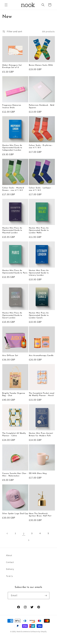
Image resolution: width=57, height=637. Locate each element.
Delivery (10, 569)
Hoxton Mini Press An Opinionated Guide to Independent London (12, 147)
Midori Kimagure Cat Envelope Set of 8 (12, 66)
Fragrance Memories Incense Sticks (11, 106)
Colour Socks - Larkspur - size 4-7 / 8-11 (40, 189)
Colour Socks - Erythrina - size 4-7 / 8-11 (41, 146)
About (9, 555)
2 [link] (23, 533)
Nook (19, 631)
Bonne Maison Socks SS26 (41, 65)
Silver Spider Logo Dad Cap (15, 514)
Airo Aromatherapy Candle (41, 355)
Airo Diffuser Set (10, 355)
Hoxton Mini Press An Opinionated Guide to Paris (15, 272)
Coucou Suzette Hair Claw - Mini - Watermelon (15, 475)
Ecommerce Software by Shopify (34, 631)
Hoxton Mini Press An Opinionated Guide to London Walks (39, 230)
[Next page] (28, 540)
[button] (6, 5)
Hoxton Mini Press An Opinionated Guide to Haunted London (12, 230)
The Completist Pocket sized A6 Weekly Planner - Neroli (41, 394)
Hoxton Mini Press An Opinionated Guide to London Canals (39, 315)
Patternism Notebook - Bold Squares (41, 106)
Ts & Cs (9, 576)
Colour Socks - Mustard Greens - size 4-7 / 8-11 (13, 189)
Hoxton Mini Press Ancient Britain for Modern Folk (41, 434)
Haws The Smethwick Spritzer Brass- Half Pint (40, 515)
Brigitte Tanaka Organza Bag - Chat (13, 394)
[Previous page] (7, 533)
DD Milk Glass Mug (38, 473)
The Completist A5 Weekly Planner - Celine (14, 434)
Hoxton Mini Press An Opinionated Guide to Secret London (12, 315)
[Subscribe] (46, 595)
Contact (10, 562)
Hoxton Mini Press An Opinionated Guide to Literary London (39, 273)
